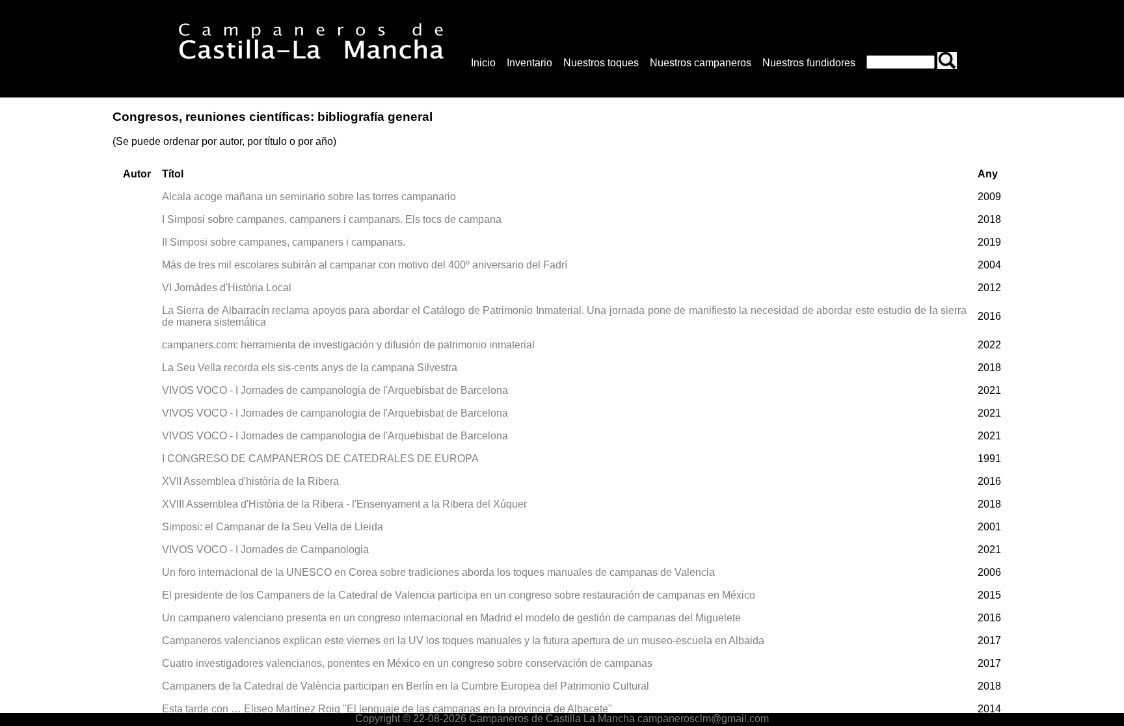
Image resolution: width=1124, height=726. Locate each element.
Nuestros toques (601, 62)
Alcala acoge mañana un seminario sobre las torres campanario (309, 196)
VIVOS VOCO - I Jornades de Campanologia (265, 549)
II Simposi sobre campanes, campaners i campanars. (283, 242)
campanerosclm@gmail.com (703, 718)
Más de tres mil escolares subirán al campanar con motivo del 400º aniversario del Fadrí (364, 264)
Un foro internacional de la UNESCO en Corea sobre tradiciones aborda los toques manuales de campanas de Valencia (438, 572)
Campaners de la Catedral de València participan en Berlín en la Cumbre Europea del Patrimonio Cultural (405, 686)
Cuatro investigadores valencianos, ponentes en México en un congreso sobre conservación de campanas (407, 663)
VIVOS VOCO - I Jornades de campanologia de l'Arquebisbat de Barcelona (335, 390)
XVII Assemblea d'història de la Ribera (250, 481)
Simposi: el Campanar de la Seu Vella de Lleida (272, 526)
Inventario (529, 62)
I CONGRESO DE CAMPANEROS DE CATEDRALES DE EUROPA (320, 458)
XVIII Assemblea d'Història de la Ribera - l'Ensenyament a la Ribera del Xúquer (344, 504)
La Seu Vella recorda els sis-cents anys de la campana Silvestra (309, 367)
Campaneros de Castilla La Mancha (550, 718)
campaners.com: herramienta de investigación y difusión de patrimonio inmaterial (348, 344)
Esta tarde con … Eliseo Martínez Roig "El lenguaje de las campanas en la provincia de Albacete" (387, 708)
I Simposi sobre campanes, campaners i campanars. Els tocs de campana (332, 219)
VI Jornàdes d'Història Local (226, 287)
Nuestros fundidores (808, 62)
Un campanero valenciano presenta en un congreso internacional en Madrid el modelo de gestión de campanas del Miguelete (451, 617)
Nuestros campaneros (700, 62)
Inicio (483, 62)
